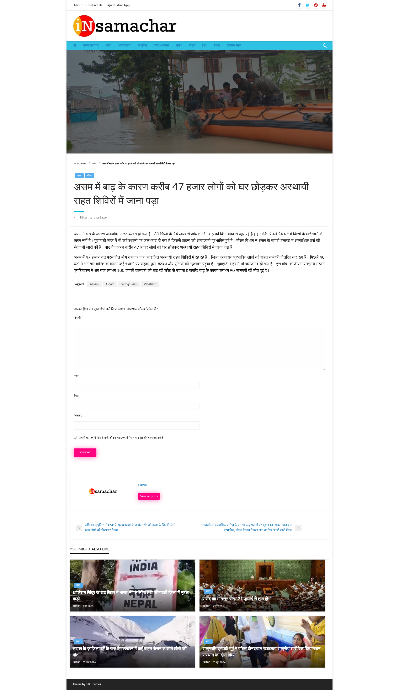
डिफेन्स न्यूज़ (234, 45)
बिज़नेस (142, 45)
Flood (109, 284)
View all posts (149, 496)
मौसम (192, 45)
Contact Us (94, 5)
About (78, 5)
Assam (94, 284)
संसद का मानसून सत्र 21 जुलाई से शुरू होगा (237, 599)
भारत (108, 45)
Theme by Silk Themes (87, 684)
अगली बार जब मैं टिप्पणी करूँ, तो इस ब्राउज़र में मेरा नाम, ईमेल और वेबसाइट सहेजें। (122, 437)
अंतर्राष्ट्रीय (124, 45)
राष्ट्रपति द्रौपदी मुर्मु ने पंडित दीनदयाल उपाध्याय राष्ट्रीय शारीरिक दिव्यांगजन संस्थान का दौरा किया (261, 652)
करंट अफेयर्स (161, 45)
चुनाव (179, 45)
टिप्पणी (78, 317)
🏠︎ (75, 45)
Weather (150, 284)
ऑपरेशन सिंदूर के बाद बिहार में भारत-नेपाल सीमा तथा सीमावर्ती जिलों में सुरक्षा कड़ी (131, 596)
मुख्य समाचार (91, 45)
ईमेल (77, 395)
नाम (77, 376)
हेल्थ (204, 45)
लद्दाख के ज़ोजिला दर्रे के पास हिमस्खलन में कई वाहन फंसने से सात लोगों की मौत (130, 652)
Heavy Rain (129, 284)
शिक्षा (217, 45)
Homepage (80, 163)
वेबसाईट (78, 415)
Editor (84, 217)
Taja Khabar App (118, 5)
